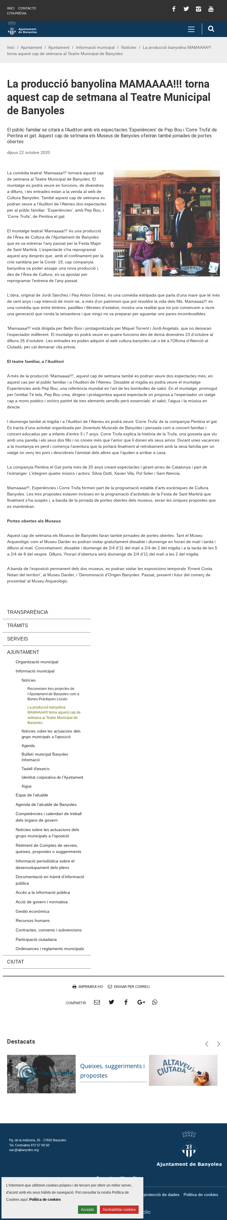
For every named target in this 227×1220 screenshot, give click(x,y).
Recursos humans (33, 920)
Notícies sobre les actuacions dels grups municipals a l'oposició (51, 734)
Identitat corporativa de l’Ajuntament (52, 777)
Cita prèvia (16, 13)
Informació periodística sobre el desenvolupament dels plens (45, 864)
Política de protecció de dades (151, 1194)
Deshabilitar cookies (119, 1210)
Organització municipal (37, 661)
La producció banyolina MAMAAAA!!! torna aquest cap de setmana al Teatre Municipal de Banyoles (54, 715)
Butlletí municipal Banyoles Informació (45, 757)
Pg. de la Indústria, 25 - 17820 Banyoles (37, 1140)
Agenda (28, 745)
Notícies (128, 47)
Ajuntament (31, 47)
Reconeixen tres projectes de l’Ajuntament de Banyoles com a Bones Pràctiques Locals (53, 694)
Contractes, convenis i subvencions (49, 930)
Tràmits (17, 625)
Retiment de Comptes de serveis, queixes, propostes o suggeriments (48, 848)
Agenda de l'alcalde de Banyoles (46, 804)
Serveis (17, 638)
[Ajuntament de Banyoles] (22, 27)
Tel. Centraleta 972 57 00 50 (29, 1145)
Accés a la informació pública (43, 892)
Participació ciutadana (36, 939)
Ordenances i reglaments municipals (50, 948)
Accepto (87, 1210)
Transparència (27, 612)
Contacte (27, 8)
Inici (10, 8)
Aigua (26, 786)
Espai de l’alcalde (32, 795)
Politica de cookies (201, 1194)
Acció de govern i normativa (42, 901)
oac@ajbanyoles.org (24, 1150)
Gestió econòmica (32, 911)
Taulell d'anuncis (36, 769)
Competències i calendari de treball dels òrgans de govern (49, 817)
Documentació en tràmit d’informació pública (50, 880)
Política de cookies (45, 1200)
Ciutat (15, 961)
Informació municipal (95, 47)
